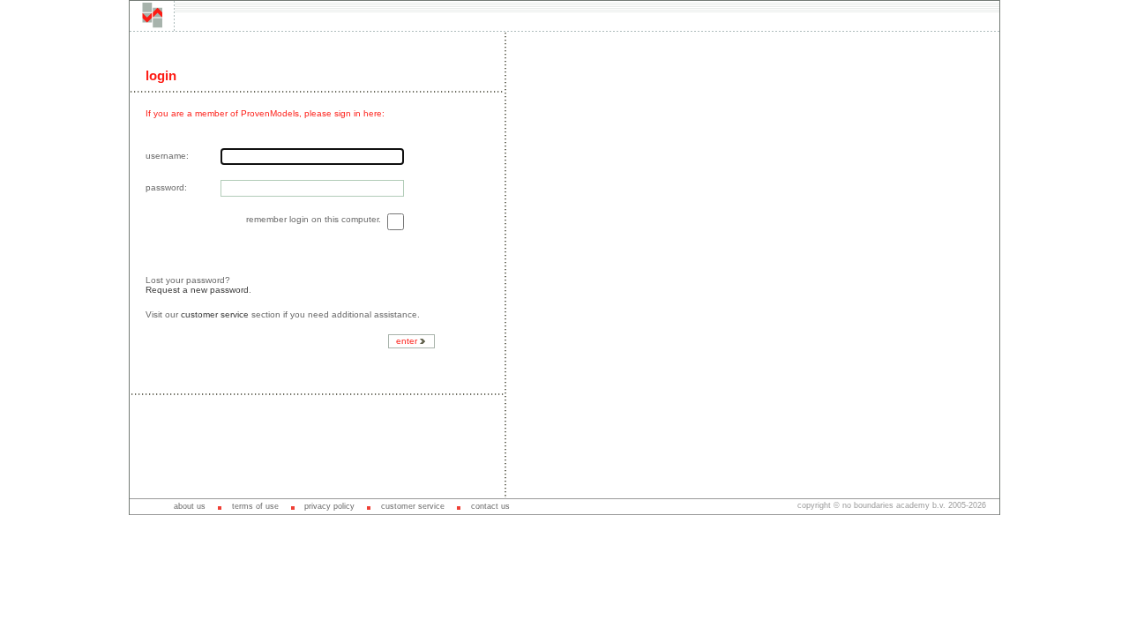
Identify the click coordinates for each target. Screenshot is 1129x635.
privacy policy (329, 506)
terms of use (255, 506)
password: (166, 187)
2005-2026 (967, 505)
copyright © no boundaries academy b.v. (872, 505)
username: (167, 156)
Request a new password (197, 290)
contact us (490, 506)
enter (408, 341)
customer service (215, 314)
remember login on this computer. (315, 219)
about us (190, 506)
